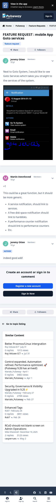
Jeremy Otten (17, 59)
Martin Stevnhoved (20, 176)
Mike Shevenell (12, 432)
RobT (7, 410)
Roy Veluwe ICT (12, 346)
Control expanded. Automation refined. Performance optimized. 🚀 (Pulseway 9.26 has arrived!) (26, 365)
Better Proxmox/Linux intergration (25, 343)
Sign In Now (28, 293)
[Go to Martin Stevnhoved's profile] (5, 178)
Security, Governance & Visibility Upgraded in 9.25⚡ (23, 387)
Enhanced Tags (14, 407)
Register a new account (28, 285)
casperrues (10, 438)
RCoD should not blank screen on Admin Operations (24, 427)
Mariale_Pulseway (13, 371)
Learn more (6, 5)
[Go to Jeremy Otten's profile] (5, 61)
